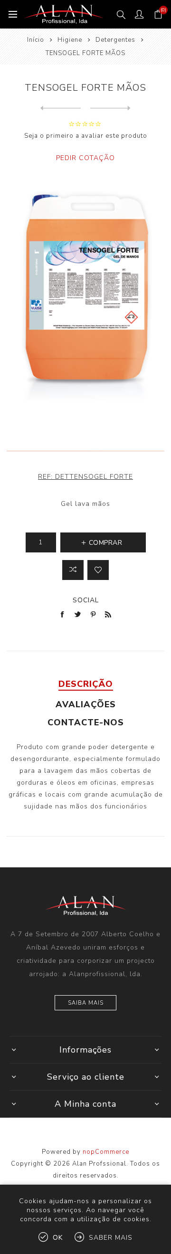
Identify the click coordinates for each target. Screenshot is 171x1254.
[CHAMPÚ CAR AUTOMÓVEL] (110, 108)
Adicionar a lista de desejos (98, 570)
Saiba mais (86, 1003)
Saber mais (111, 1237)
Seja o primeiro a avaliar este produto (85, 136)
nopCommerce (106, 1152)
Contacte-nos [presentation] (86, 722)
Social (86, 600)
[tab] (85, 684)
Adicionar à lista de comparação (73, 570)
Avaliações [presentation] (86, 704)
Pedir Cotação (85, 157)
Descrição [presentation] (85, 684)
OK (58, 1237)
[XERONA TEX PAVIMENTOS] (60, 108)
